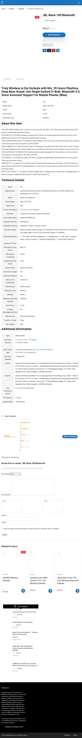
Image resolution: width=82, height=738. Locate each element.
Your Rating (5, 474)
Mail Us (75, 735)
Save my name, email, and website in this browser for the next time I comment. (31, 529)
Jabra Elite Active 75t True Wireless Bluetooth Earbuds (68, 581)
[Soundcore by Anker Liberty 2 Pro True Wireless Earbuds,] (41, 563)
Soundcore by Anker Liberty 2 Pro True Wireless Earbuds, (39, 581)
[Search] (78, 2)
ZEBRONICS (16, 655)
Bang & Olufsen (16, 639)
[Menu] (2, 2)
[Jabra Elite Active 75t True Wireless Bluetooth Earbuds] (68, 563)
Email (4, 522)
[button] (21, 340)
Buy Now (23, 591)
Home (3, 9)
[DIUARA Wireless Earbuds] (14, 563)
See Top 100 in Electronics (42, 350)
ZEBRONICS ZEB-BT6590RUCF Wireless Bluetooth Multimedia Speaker (23, 648)
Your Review (6, 495)
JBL (44, 40)
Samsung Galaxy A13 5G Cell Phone (24, 612)
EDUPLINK (15, 627)
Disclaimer (67, 735)
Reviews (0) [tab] (20, 79)
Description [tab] (7, 79)
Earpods (21, 9)
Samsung (15, 617)
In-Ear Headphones (29, 352)
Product (11, 9)
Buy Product (54, 35)
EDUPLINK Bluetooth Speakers (23, 622)
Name (4, 515)
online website (11, 710)
